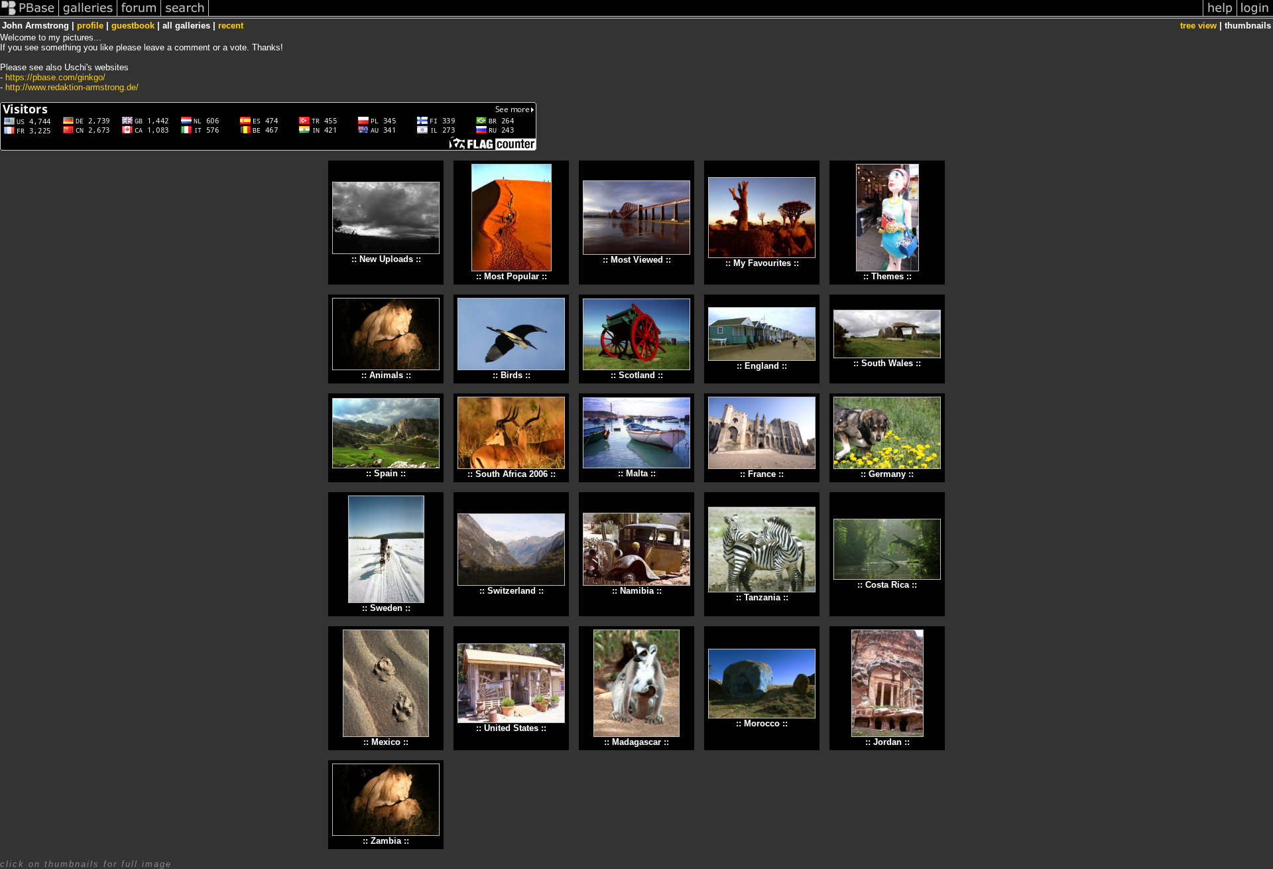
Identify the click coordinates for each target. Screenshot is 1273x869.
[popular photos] (706, 16)
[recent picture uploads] (88, 16)
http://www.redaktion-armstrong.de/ (72, 87)
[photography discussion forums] (139, 16)
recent (230, 26)
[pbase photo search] (185, 16)
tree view (1198, 26)
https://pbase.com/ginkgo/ (55, 77)
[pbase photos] (29, 16)
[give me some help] (1220, 16)
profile (90, 26)
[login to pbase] (1255, 16)
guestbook (132, 26)
